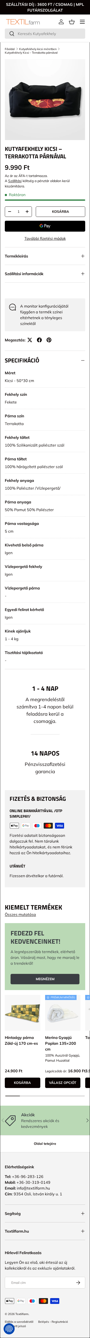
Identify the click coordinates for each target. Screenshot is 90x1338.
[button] (71, 21)
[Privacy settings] (9, 1328)
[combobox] (45, 34)
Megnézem (45, 979)
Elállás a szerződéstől (19, 1321)
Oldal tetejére (45, 1143)
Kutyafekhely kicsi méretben (38, 49)
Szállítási (15, 181)
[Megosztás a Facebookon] (39, 340)
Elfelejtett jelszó (15, 1326)
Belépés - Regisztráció (53, 1321)
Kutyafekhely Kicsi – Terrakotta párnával (31, 52)
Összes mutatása (20, 914)
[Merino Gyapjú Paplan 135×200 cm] (63, 1013)
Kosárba (60, 211)
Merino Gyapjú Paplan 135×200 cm (60, 1043)
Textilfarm (22, 1314)
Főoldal (10, 49)
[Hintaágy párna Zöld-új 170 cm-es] (22, 1013)
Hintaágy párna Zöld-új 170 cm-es (21, 1040)
